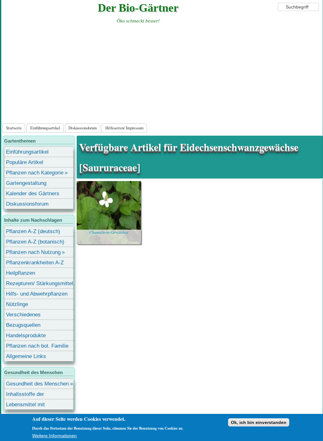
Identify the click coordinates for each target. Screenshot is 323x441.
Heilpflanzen (20, 273)
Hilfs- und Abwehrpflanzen (37, 294)
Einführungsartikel (45, 128)
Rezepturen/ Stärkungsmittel (39, 283)
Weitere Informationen (54, 435)
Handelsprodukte (26, 335)
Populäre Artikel (24, 162)
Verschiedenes (23, 315)
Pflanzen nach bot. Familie (37, 346)
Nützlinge (17, 304)
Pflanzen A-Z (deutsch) (33, 231)
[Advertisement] (162, 75)
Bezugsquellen (23, 325)
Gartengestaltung (26, 183)
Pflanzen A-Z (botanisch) (35, 242)
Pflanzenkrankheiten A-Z (35, 263)
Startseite (14, 128)
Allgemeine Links (26, 356)
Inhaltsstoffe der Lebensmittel (25, 395)
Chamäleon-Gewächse (108, 232)
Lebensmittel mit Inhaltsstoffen (25, 405)
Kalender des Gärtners (32, 194)
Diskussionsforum (82, 128)
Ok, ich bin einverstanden (258, 422)
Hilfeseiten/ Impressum (124, 128)
